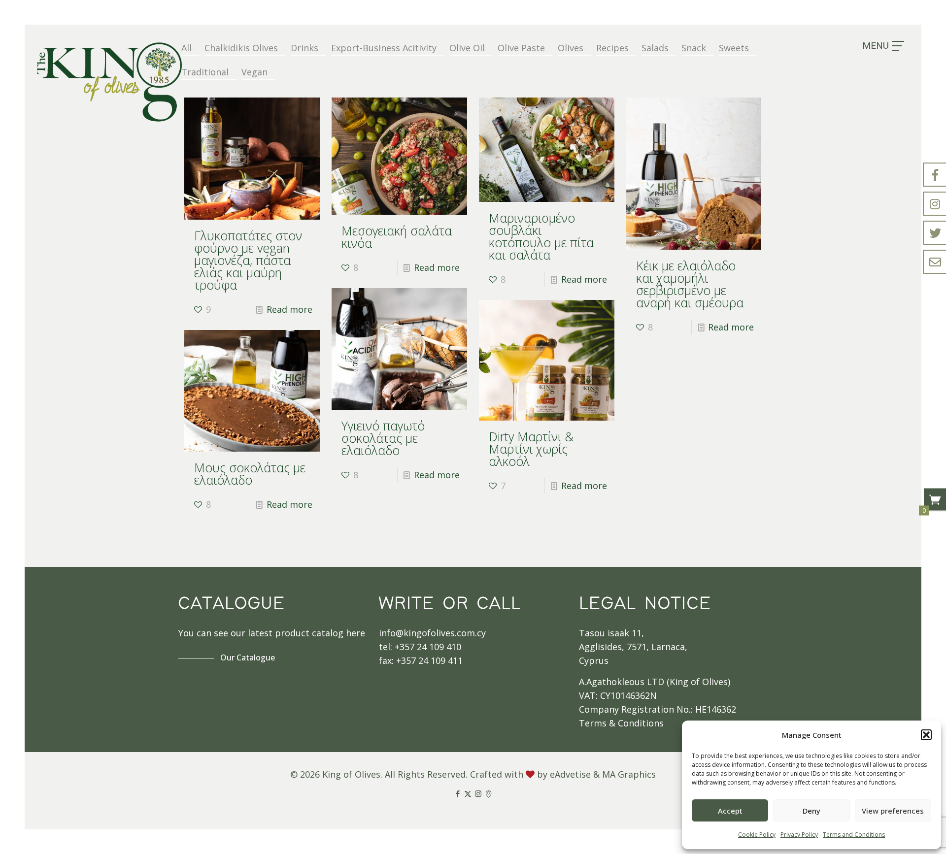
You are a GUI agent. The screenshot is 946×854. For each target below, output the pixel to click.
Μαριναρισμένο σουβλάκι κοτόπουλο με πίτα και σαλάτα (541, 236)
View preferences (893, 811)
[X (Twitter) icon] (468, 793)
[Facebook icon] (457, 793)
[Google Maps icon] (488, 793)
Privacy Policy (799, 834)
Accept (730, 811)
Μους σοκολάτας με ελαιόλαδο (249, 473)
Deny (811, 811)
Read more (289, 309)
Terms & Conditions (621, 723)
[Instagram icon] (478, 793)
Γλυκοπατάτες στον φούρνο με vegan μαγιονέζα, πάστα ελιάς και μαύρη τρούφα (248, 260)
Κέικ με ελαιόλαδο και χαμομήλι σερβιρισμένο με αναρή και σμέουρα (689, 284)
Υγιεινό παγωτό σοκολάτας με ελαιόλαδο (383, 438)
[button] (926, 735)
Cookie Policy (757, 834)
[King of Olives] (109, 82)
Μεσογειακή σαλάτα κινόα (396, 236)
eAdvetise (570, 774)
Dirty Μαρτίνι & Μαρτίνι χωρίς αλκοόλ (531, 448)
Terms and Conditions (854, 834)
